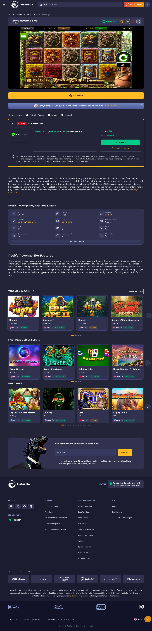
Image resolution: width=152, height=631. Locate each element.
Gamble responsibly (80, 596)
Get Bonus (120, 142)
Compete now (111, 105)
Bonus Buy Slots (51, 506)
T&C (73, 619)
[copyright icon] (87, 579)
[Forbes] (41, 579)
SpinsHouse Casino (86, 529)
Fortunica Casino (85, 506)
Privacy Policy (63, 619)
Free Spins (49, 512)
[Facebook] (24, 506)
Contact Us (24, 619)
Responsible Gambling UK (122, 518)
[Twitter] (18, 506)
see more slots (136, 291)
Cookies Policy (49, 619)
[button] (17, 327)
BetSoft (108, 214)
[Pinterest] (31, 506)
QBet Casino (83, 553)
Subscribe (124, 452)
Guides (114, 506)
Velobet (81, 541)
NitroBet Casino (84, 558)
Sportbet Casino (84, 547)
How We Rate (117, 512)
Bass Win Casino (85, 512)
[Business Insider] (64, 579)
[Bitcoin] (18, 579)
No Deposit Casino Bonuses (56, 518)
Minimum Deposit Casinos (55, 529)
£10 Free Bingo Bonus (53, 523)
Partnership (36, 619)
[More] (147, 619)
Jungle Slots (67, 222)
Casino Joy (82, 523)
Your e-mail (62, 452)
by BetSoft (14, 23)
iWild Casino (83, 518)
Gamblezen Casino (85, 535)
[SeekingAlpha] (110, 579)
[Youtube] (11, 506)
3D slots (21, 222)
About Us (13, 619)
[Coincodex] (133, 579)
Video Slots (31, 222)
